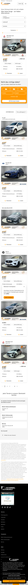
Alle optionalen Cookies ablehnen (14, 578)
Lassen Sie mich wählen (14, 575)
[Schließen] (24, 286)
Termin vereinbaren (9, 297)
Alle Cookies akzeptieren (14, 581)
